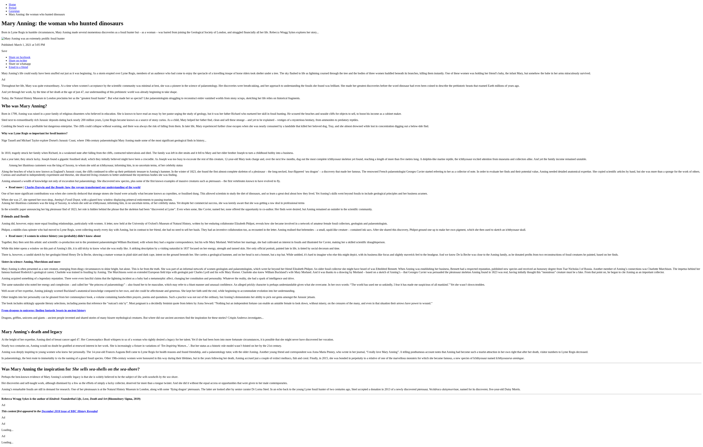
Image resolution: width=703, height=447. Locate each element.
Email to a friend (18, 67)
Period (12, 7)
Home (12, 4)
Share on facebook (19, 57)
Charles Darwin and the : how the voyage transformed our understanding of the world (82, 187)
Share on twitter (18, 60)
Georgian (14, 11)
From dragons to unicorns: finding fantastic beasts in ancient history (43, 310)
